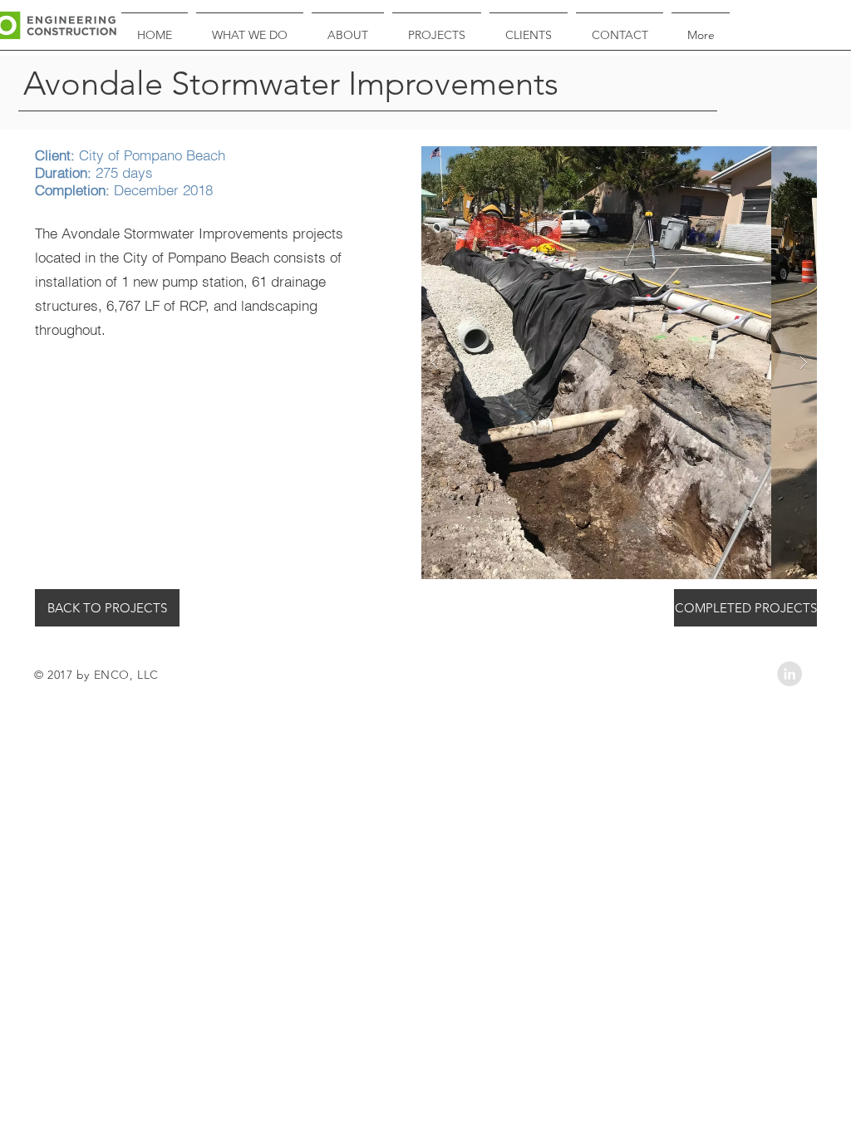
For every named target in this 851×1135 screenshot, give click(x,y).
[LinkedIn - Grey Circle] (789, 673)
